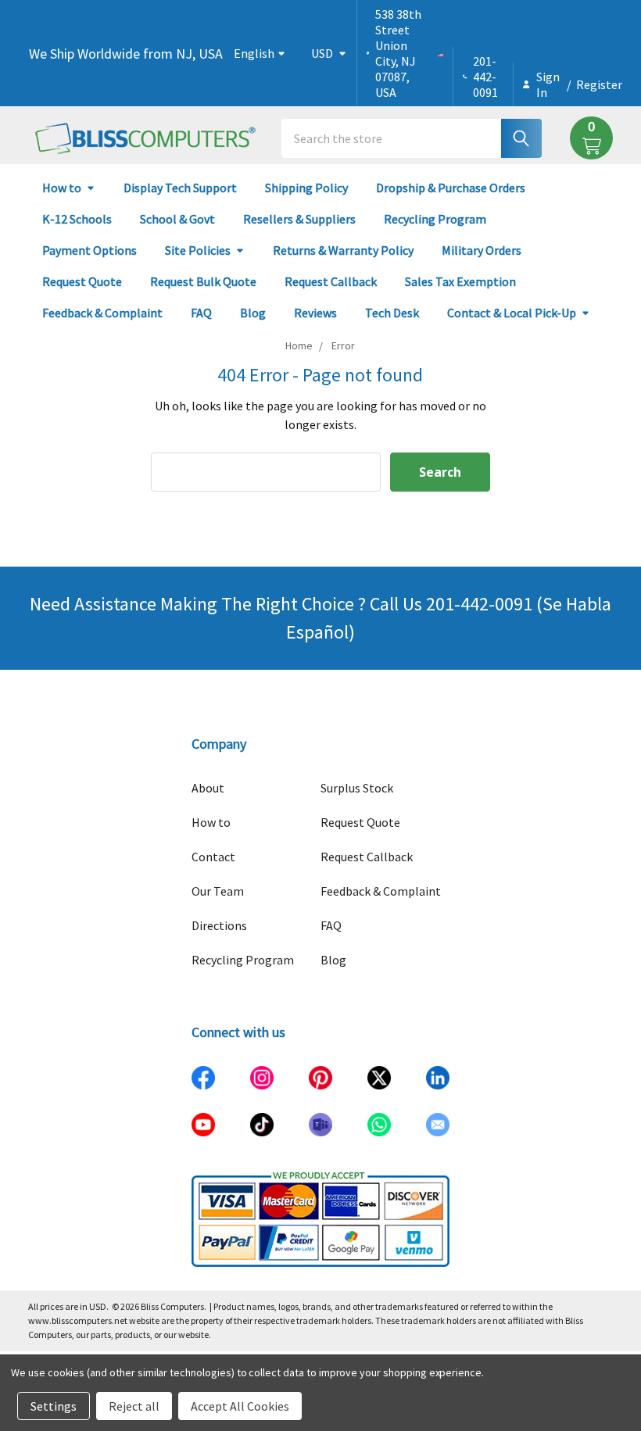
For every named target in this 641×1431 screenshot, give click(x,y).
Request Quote (82, 281)
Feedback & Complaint (102, 312)
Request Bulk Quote (203, 281)
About (208, 788)
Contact (213, 856)
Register (599, 84)
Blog (253, 312)
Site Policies (198, 250)
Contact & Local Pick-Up (511, 312)
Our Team (218, 891)
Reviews (315, 312)
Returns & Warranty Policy (343, 250)
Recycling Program (435, 219)
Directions (219, 925)
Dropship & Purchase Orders (450, 187)
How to (61, 187)
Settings (53, 1406)
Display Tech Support (180, 187)
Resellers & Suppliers (299, 219)
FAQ (201, 312)
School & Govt (177, 219)
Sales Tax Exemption (460, 281)
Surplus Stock (356, 788)
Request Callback (331, 281)
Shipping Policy (306, 187)
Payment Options (89, 250)
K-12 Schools (77, 219)
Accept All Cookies (240, 1406)
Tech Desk (392, 312)
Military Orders (481, 250)
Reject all (134, 1406)
